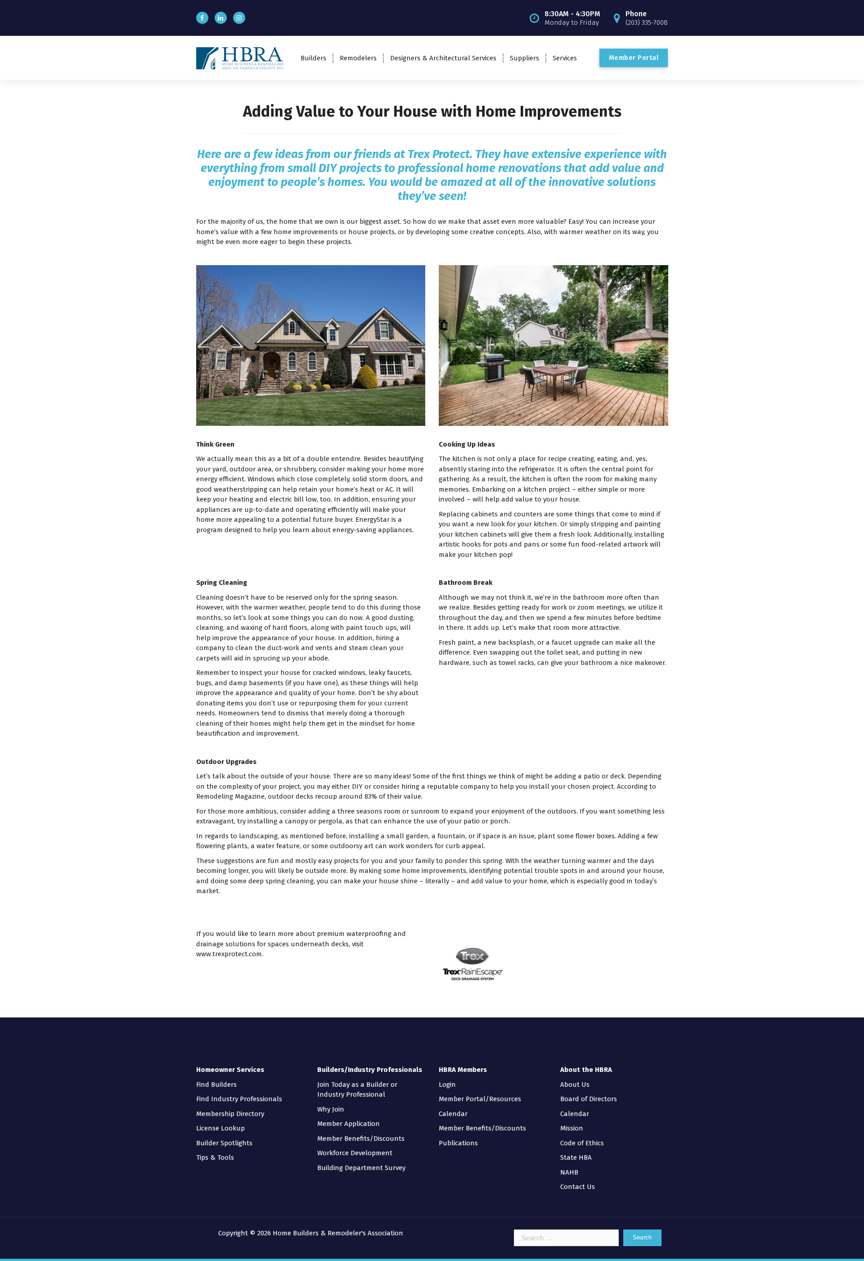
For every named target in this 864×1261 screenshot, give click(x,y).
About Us (575, 1084)
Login (447, 1084)
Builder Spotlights (224, 1143)
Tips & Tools (215, 1157)
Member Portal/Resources (480, 1099)
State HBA (576, 1157)
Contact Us (577, 1187)
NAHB (569, 1172)
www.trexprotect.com (229, 954)
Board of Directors (588, 1099)
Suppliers (524, 58)
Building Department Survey (361, 1168)
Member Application (348, 1124)
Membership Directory (230, 1114)
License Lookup (220, 1128)
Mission (571, 1128)
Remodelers (358, 58)
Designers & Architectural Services (443, 58)
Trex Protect (439, 154)
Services (565, 58)
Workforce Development (354, 1153)
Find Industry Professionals (239, 1099)
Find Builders (216, 1084)
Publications (458, 1143)
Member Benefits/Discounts (361, 1138)
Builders (313, 58)
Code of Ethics (582, 1143)
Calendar (453, 1114)
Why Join (330, 1109)
